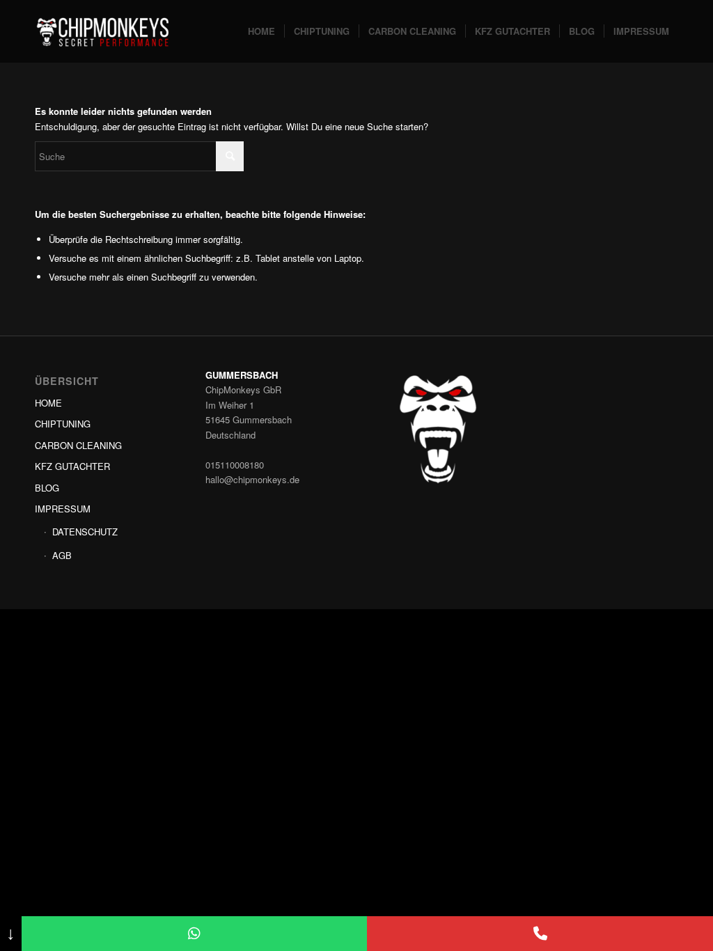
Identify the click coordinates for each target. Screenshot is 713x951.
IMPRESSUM (63, 508)
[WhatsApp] (195, 933)
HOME (48, 402)
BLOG (47, 487)
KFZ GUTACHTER (72, 466)
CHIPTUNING (63, 423)
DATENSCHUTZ (85, 531)
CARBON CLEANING (78, 445)
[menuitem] (261, 31)
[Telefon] (540, 933)
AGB (62, 555)
